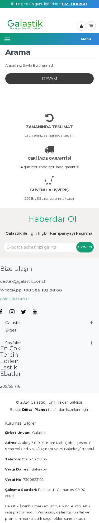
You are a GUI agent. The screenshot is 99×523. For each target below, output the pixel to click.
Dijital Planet (34, 409)
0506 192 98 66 (34, 459)
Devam (49, 78)
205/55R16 (10, 386)
